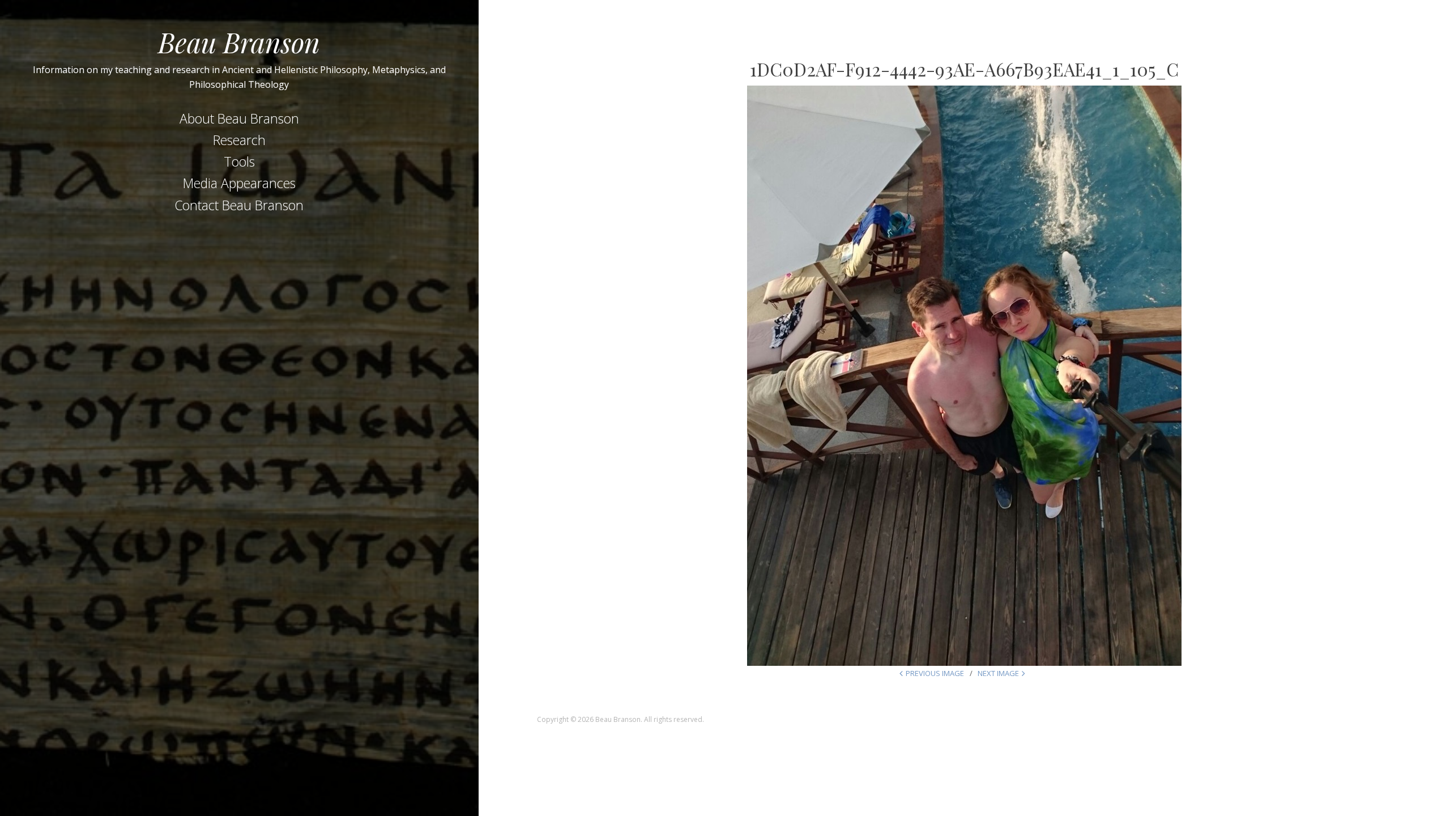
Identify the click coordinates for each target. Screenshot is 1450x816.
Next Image (998, 673)
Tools (239, 161)
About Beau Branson (239, 118)
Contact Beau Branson (239, 205)
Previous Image (935, 673)
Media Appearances (239, 183)
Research (239, 140)
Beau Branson (239, 42)
